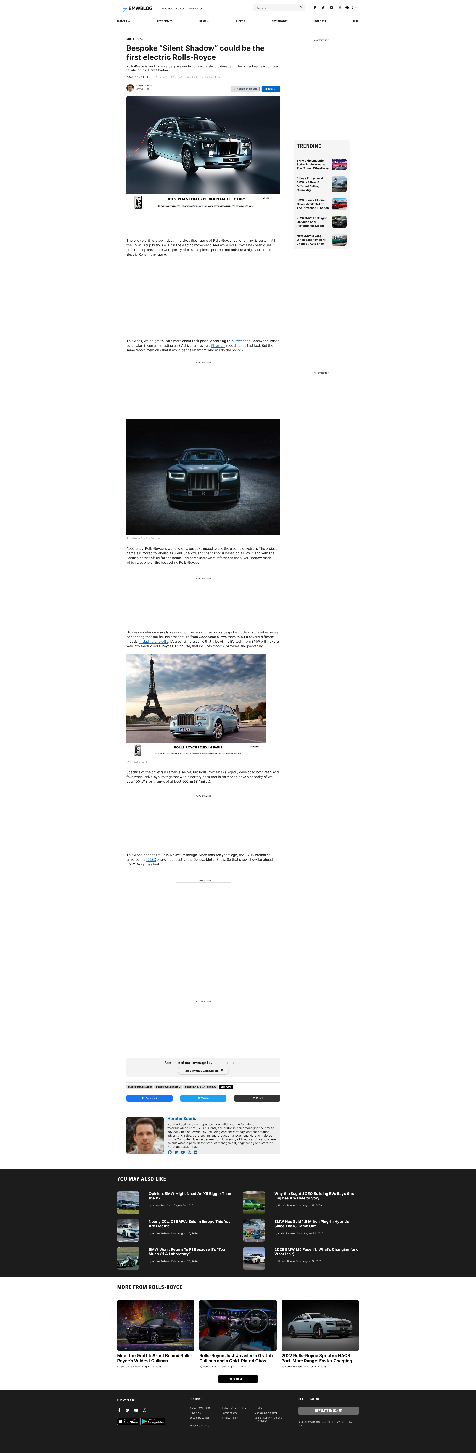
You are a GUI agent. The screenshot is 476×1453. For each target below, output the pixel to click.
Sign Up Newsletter (265, 1412)
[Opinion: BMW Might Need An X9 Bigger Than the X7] (128, 1193)
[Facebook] (315, 7)
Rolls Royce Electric (140, 1086)
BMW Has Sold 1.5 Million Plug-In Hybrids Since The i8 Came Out (311, 1223)
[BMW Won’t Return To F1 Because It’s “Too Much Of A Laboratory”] (128, 1249)
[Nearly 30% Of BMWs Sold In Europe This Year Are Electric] (128, 1221)
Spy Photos (280, 21)
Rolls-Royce (135, 39)
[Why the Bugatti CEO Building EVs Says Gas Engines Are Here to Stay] (254, 1193)
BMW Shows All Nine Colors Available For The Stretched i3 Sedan (313, 204)
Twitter (205, 1098)
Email (259, 1098)
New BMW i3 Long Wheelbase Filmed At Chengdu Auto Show (311, 239)
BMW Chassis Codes (234, 1408)
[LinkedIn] (195, 1152)
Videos (240, 21)
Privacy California (199, 1425)
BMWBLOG (132, 77)
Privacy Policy (230, 1417)
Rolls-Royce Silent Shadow (200, 1086)
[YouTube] (182, 1152)
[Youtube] (331, 7)
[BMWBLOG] (147, 1400)
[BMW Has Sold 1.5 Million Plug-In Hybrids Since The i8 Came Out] (254, 1221)
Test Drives (165, 21)
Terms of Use (230, 1412)
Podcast (320, 21)
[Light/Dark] (349, 7)
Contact (180, 8)
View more (236, 1379)
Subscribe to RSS (200, 1417)
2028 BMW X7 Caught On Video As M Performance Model (312, 222)
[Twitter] (323, 7)
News (202, 21)
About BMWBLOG (200, 1408)
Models (122, 21)
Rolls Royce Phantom (168, 1086)
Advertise (167, 8)
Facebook (151, 1098)
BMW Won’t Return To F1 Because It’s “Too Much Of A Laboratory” (187, 1251)
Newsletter (195, 8)
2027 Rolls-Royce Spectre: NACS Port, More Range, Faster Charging (317, 1358)
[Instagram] (340, 7)
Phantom (218, 345)
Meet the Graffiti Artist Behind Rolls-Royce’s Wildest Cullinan (155, 1358)
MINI (356, 21)
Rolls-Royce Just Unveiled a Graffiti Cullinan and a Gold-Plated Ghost (236, 1358)
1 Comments (270, 89)
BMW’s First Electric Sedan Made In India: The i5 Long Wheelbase (313, 164)
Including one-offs (153, 641)
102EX (151, 859)
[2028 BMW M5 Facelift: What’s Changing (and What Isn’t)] (254, 1249)
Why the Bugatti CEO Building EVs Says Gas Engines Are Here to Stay (314, 1195)
